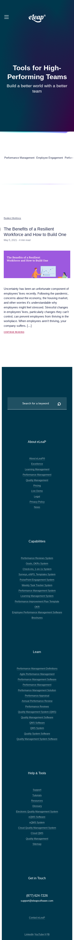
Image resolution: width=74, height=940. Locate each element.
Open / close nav (7, 17)
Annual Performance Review (37, 701)
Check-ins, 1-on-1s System (37, 569)
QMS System (37, 728)
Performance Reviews (37, 706)
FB (48, 934)
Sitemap (37, 844)
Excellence (37, 463)
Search (59, 403)
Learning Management (37, 469)
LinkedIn (29, 934)
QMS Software (37, 722)
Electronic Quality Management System (37, 811)
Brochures (37, 617)
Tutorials (37, 795)
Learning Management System (37, 596)
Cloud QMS (37, 833)
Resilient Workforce (12, 218)
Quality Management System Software (37, 739)
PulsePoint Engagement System (37, 579)
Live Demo (37, 491)
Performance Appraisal (37, 695)
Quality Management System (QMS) (37, 712)
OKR (37, 607)
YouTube (39, 934)
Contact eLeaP (37, 917)
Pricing (37, 485)
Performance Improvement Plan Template (37, 601)
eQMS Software (37, 817)
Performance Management (37, 474)
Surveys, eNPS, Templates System (37, 574)
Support (37, 789)
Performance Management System (37, 590)
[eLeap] (37, 18)
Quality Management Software (37, 717)
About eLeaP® (37, 458)
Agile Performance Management (37, 674)
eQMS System (37, 822)
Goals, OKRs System (37, 563)
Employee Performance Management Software (37, 612)
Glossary (37, 806)
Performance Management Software (37, 679)
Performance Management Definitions (37, 668)
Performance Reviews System (37, 558)
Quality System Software (37, 733)
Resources (37, 800)
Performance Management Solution (37, 690)
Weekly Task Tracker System (37, 585)
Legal (37, 496)
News (37, 507)
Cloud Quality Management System (37, 827)
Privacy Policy (37, 501)
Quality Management (37, 480)
